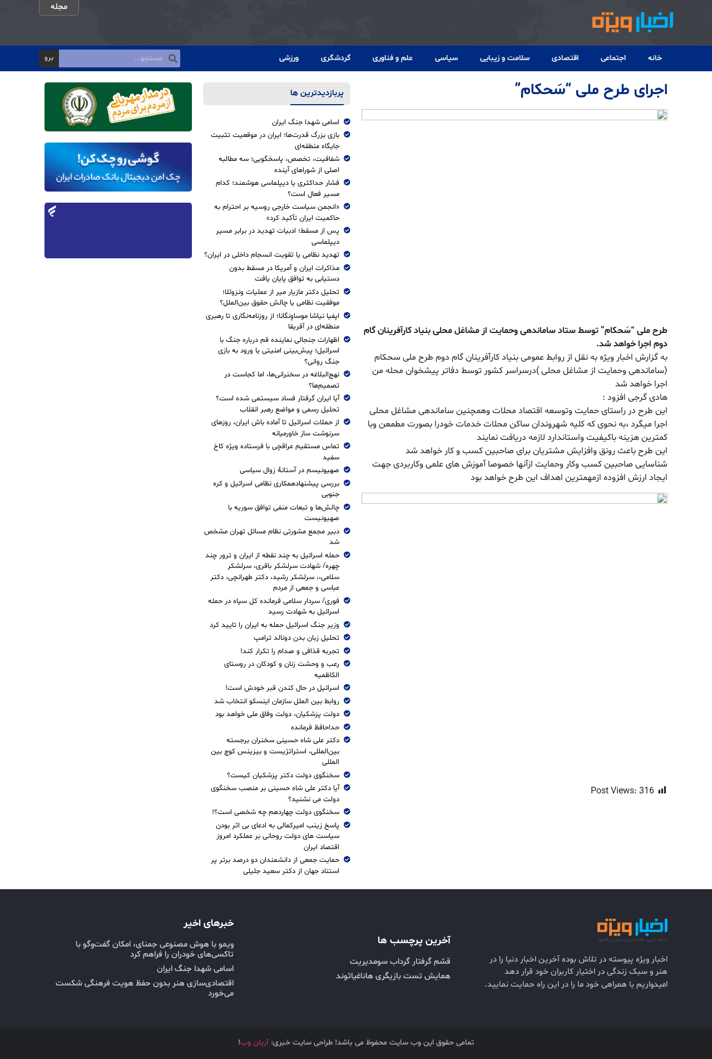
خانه (655, 58)
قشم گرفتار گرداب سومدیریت (400, 962)
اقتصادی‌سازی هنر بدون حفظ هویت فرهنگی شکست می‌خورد (145, 988)
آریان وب (254, 1042)
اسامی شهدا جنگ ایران (195, 969)
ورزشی (289, 58)
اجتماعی (613, 58)
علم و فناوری (393, 58)
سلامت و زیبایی (505, 58)
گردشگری (335, 58)
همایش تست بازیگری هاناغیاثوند (393, 976)
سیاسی (446, 58)
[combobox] (119, 58)
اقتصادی (565, 58)
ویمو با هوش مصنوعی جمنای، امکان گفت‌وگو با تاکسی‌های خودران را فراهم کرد (155, 949)
